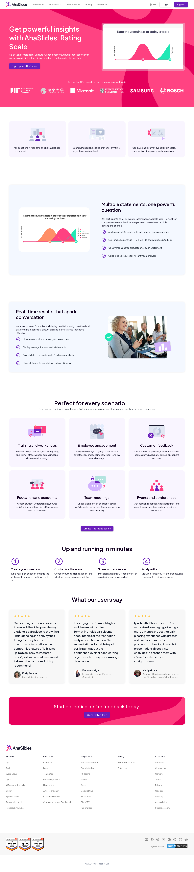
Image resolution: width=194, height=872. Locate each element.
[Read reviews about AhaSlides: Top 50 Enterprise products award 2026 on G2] (11, 844)
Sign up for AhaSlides (24, 66)
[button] (38, 5)
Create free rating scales (97, 528)
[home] (16, 4)
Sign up (181, 4)
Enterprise (101, 4)
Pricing (88, 4)
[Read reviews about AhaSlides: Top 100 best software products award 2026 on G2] (25, 844)
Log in (165, 4)
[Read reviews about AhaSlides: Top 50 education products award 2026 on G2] (38, 844)
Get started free (97, 715)
